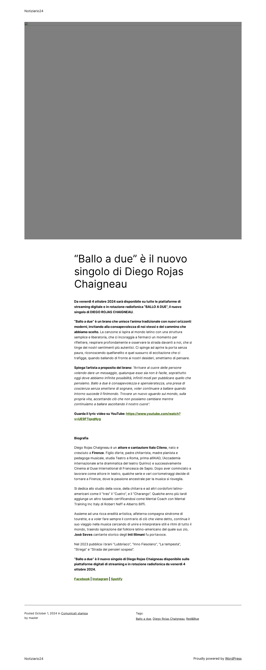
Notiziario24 (33, 11)
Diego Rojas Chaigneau (169, 619)
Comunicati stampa (74, 613)
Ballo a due (143, 619)
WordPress (233, 658)
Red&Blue (192, 619)
